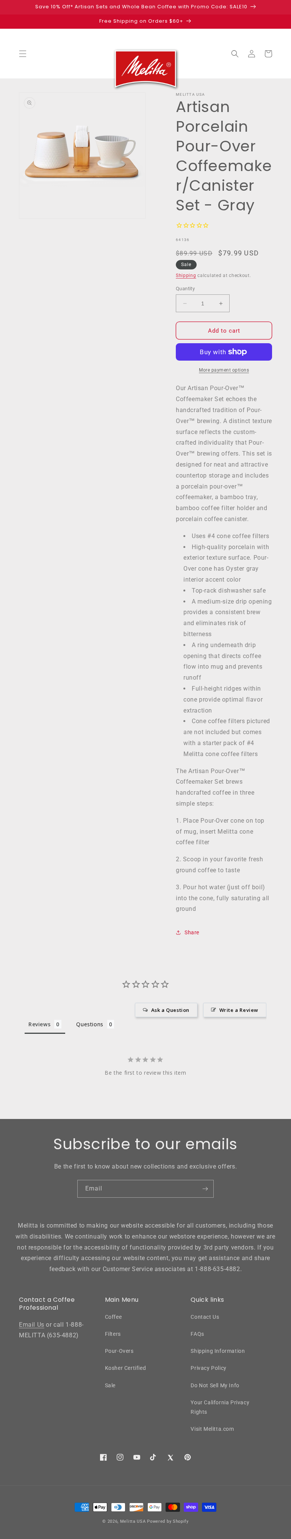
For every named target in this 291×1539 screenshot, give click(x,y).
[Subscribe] (205, 1189)
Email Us (31, 1324)
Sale (110, 1385)
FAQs (197, 1334)
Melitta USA (133, 1521)
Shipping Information (218, 1351)
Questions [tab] (89, 1024)
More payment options (224, 370)
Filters (113, 1334)
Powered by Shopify (168, 1521)
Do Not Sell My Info (215, 1385)
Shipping (186, 275)
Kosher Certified (125, 1368)
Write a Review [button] (238, 1010)
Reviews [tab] (39, 1024)
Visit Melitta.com (212, 1429)
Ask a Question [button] (170, 1010)
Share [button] (192, 932)
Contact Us (205, 1317)
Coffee (113, 1317)
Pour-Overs (119, 1351)
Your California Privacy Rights (220, 1407)
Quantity (185, 288)
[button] (22, 53)
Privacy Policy (208, 1368)
